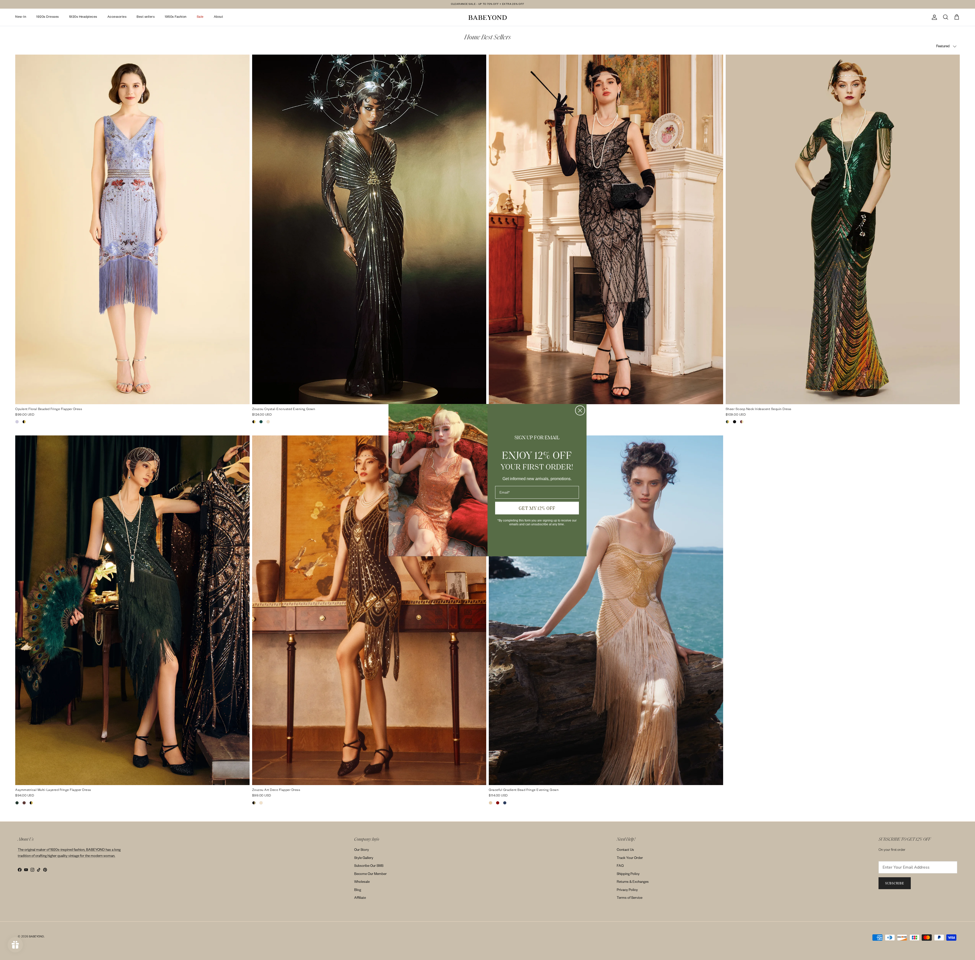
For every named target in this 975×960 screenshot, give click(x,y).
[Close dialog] (580, 410)
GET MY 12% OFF (537, 508)
